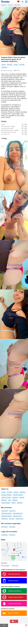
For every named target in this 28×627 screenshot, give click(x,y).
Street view (14, 565)
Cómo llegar (5, 565)
